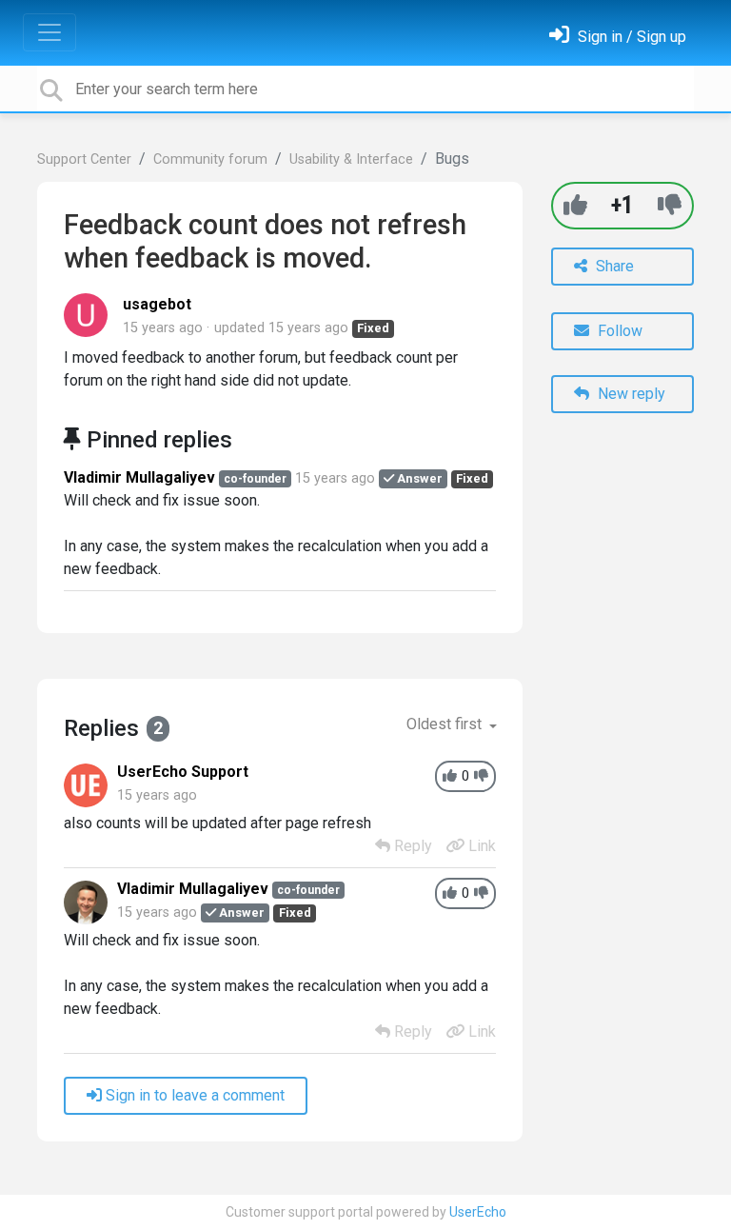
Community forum (210, 159)
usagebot (157, 304)
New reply (629, 394)
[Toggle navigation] (49, 32)
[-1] (670, 205)
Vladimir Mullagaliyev (139, 477)
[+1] (575, 205)
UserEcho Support (182, 772)
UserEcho (477, 1212)
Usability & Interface (351, 159)
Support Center (84, 159)
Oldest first (445, 724)
